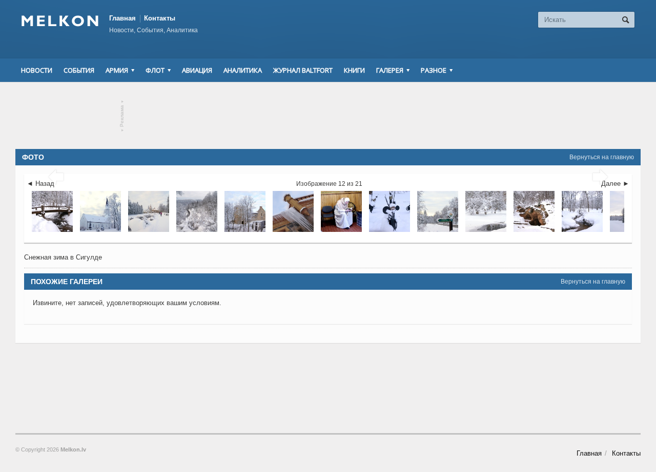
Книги (354, 70)
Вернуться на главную (601, 157)
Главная (122, 18)
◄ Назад (40, 183)
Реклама (122, 116)
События (79, 70)
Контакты (159, 18)
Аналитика (242, 70)
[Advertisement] (328, 116)
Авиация (197, 70)
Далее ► (615, 183)
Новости (36, 70)
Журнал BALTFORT (303, 70)
